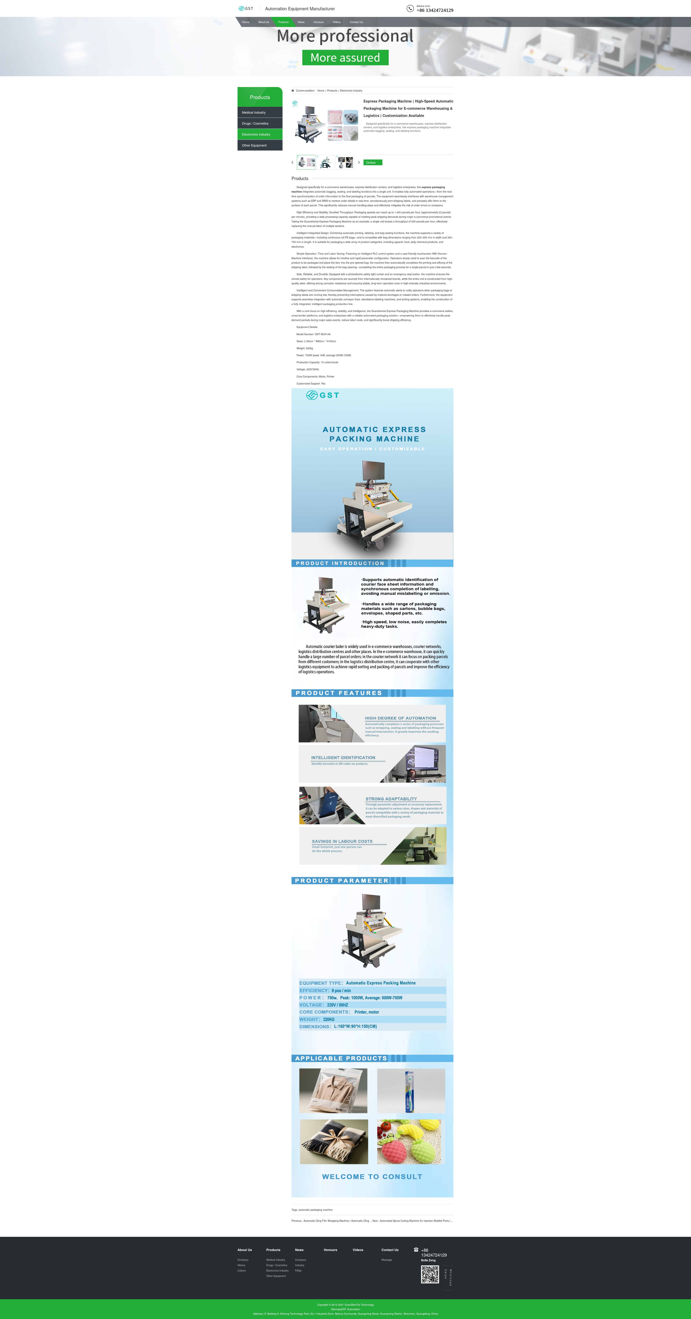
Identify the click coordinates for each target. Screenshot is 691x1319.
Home (245, 22)
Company (243, 1259)
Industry (299, 1265)
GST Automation (350, 1309)
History (241, 1265)
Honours (319, 22)
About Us (263, 22)
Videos (337, 22)
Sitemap (335, 1309)
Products (283, 22)
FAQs (298, 1270)
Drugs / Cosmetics (255, 123)
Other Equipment (254, 145)
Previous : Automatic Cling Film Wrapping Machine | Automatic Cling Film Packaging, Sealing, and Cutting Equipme (332, 1220)
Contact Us (356, 22)
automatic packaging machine (316, 1209)
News (301, 22)
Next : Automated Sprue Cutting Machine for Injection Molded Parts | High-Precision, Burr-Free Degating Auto (412, 1220)
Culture (242, 1270)
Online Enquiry (371, 162)
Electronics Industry (256, 134)
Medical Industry (254, 112)
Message (386, 1259)
